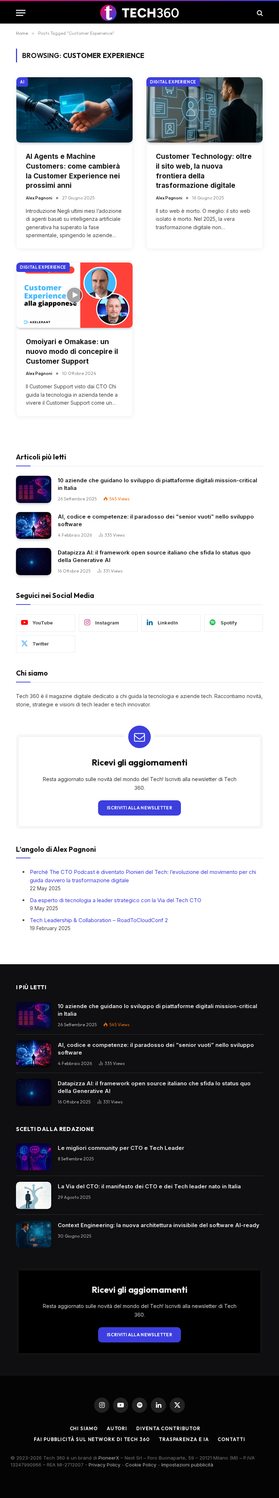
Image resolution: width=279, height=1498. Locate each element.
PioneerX (108, 1458)
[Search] (259, 13)
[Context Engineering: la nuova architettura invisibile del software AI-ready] (33, 1234)
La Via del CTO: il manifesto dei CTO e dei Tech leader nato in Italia (149, 1186)
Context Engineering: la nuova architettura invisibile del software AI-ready (158, 1225)
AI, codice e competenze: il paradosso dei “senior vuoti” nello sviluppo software (156, 520)
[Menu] (20, 13)
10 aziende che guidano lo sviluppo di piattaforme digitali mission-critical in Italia (157, 484)
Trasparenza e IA (184, 1439)
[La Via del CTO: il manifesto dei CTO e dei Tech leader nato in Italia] (33, 1195)
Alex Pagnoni (39, 198)
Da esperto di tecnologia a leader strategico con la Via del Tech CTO (115, 900)
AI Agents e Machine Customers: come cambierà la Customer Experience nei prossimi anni (73, 171)
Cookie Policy (140, 1465)
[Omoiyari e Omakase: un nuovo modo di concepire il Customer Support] (74, 295)
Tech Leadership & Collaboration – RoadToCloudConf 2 (99, 920)
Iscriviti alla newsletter (139, 807)
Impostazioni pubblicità (187, 1465)
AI (22, 81)
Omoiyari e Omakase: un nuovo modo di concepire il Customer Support (72, 351)
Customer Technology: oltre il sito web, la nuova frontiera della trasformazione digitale (204, 171)
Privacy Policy (104, 1465)
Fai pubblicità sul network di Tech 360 (92, 1439)
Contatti (231, 1439)
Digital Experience (173, 81)
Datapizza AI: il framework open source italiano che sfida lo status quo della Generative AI (154, 556)
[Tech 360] (139, 13)
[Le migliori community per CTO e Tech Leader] (33, 1157)
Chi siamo (84, 1428)
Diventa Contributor (168, 1428)
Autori (117, 1428)
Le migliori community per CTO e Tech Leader (121, 1147)
